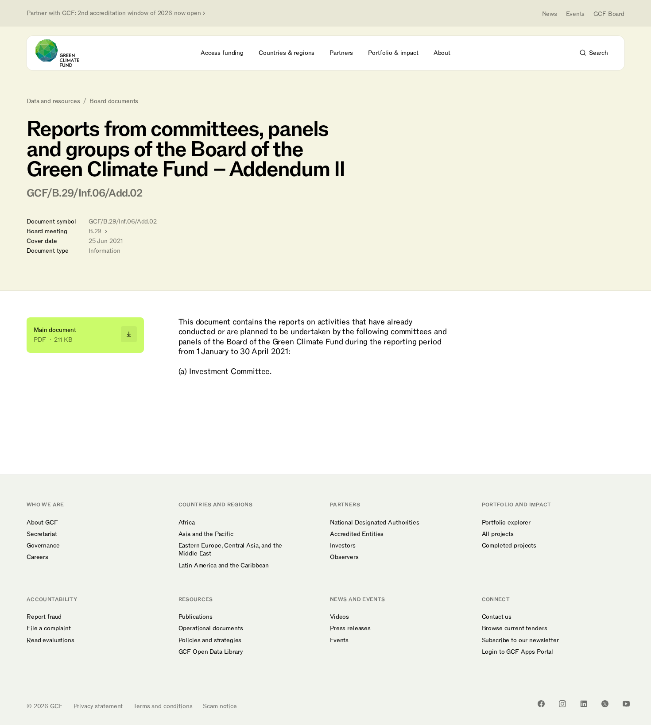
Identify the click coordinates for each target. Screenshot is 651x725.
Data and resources (53, 101)
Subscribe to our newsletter (520, 640)
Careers (37, 557)
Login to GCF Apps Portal (518, 652)
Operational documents (210, 628)
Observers (344, 557)
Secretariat (42, 534)
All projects (498, 534)
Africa (186, 523)
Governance (43, 546)
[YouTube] (626, 703)
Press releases (350, 628)
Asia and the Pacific (205, 534)
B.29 (96, 231)
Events (575, 14)
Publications (195, 617)
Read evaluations (50, 640)
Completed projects (509, 546)
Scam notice (219, 706)
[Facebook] (541, 703)
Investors (343, 546)
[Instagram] (562, 703)
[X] (604, 703)
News (549, 14)
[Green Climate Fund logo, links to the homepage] (62, 53)
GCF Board (608, 14)
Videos (339, 617)
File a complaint (49, 628)
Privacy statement (98, 706)
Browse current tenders (514, 628)
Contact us (497, 617)
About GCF (42, 523)
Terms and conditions (162, 706)
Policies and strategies (210, 640)
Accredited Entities (357, 534)
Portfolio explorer (506, 523)
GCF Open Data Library (210, 652)
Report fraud (44, 617)
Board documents (113, 101)
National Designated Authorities (374, 523)
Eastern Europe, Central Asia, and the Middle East (230, 550)
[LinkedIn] (583, 703)
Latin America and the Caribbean (223, 566)
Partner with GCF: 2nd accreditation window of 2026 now (114, 13)
